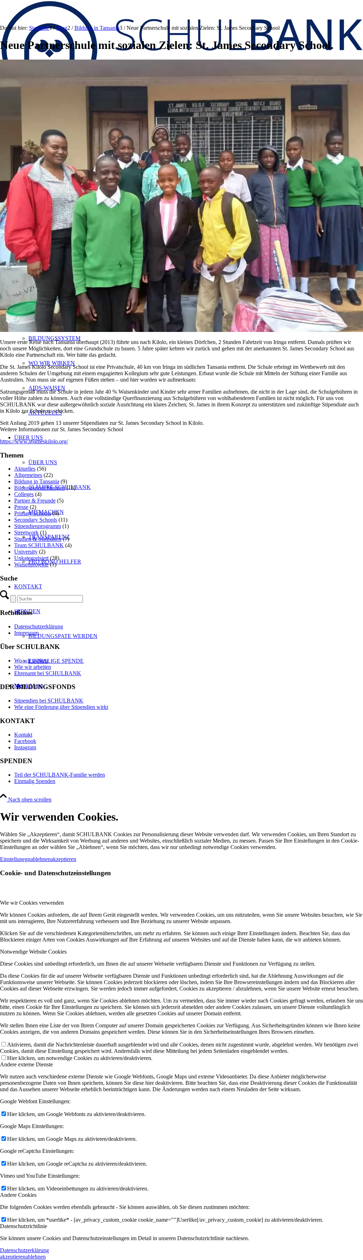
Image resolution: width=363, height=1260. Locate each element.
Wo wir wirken (31, 660)
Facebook (25, 741)
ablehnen (40, 859)
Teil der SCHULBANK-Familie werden (59, 775)
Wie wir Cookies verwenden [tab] (32, 903)
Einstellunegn (15, 859)
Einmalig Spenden (34, 781)
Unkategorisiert (31, 558)
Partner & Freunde (35, 501)
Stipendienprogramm (37, 526)
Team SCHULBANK (39, 545)
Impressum (26, 633)
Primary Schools (32, 513)
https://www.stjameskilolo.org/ (34, 441)
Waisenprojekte (31, 564)
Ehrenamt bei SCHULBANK (47, 673)
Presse (21, 507)
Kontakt (23, 735)
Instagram (25, 747)
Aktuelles (24, 469)
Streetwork (26, 532)
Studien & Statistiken (37, 539)
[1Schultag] (181, 330)
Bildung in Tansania (36, 481)
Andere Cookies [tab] (18, 1195)
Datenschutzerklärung (38, 626)
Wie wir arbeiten (32, 667)
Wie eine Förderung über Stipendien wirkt (61, 707)
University (26, 552)
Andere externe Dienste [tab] (26, 1064)
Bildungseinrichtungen (39, 488)
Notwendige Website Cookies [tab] (33, 952)
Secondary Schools (35, 520)
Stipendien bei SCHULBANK (48, 701)
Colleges (24, 494)
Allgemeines (28, 475)
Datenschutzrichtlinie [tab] (23, 1226)
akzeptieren (63, 859)
